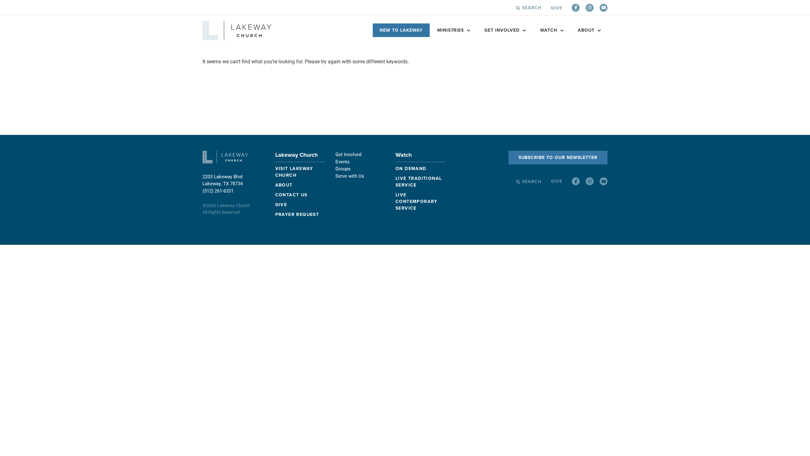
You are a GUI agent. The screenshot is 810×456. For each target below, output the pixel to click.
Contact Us (291, 195)
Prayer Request (297, 214)
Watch (404, 155)
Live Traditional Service (419, 181)
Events (342, 161)
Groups (343, 168)
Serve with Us (349, 176)
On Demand (411, 168)
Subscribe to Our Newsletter (558, 157)
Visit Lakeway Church (294, 172)
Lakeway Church (296, 155)
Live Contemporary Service (417, 202)
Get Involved (502, 30)
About (586, 30)
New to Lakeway (401, 30)
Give (556, 8)
